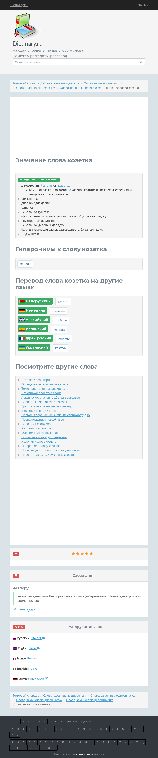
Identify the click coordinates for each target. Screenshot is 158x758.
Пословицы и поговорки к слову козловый (51, 450)
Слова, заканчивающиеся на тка (39, 700)
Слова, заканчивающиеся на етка (89, 700)
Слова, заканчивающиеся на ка (112, 695)
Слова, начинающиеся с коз (35, 87)
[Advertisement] (79, 130)
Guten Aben (36, 678)
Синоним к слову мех (36, 424)
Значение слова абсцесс (38, 410)
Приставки (71, 721)
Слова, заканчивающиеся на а (64, 695)
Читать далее (25, 610)
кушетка (64, 185)
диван (47, 185)
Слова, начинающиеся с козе (80, 87)
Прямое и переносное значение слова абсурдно (55, 415)
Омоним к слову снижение (40, 432)
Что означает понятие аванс (41, 393)
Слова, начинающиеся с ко (103, 83)
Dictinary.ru (19, 5)
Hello (33, 648)
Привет (36, 638)
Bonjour (32, 658)
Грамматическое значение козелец (46, 406)
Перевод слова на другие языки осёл (47, 454)
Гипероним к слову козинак (40, 446)
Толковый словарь (26, 83)
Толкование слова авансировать (44, 388)
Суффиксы (87, 721)
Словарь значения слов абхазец (44, 402)
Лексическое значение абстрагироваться (50, 397)
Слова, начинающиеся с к (61, 83)
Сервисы (139, 5)
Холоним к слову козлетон (39, 441)
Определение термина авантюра (44, 384)
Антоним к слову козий (37, 428)
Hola (31, 668)
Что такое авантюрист (37, 380)
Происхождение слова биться (42, 419)
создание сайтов (82, 753)
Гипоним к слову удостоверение (44, 437)
